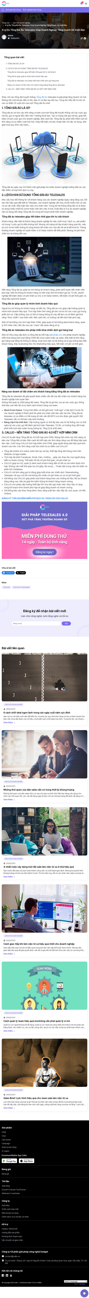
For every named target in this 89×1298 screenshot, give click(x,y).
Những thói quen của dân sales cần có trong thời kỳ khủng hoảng (38, 789)
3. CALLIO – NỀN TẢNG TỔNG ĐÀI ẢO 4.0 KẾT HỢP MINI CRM (31, 89)
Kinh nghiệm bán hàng (32, 10)
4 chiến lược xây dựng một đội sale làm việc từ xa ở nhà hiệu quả (38, 866)
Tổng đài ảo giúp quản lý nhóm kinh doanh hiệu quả (27, 76)
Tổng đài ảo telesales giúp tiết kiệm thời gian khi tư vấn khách (31, 72)
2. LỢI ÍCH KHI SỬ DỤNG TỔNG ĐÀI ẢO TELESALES (27, 68)
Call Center (6, 1140)
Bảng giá (6, 1169)
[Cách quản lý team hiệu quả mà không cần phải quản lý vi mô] (44, 986)
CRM (4, 1132)
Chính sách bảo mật (10, 1209)
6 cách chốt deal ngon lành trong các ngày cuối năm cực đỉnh (36, 712)
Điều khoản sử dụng (10, 1213)
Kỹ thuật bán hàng (13, 10)
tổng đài (6, 587)
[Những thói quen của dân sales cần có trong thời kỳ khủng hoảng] (44, 754)
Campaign (6, 1143)
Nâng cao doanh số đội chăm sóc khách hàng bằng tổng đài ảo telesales (36, 85)
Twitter (22, 573)
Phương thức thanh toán (12, 1236)
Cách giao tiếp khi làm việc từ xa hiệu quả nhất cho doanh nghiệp (39, 944)
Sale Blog (6, 1186)
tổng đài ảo (42, 97)
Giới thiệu (6, 1205)
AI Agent (5, 1151)
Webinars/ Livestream (11, 1193)
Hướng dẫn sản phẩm (11, 1232)
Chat (4, 1136)
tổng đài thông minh (21, 587)
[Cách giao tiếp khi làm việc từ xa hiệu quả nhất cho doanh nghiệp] (44, 908)
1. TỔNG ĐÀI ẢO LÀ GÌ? (15, 64)
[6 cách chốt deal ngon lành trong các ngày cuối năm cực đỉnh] (44, 677)
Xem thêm (8, 722)
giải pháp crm (55, 335)
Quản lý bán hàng (9, 1147)
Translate (81, 1284)
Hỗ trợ (5, 1224)
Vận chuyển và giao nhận (12, 1240)
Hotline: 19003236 (9, 1229)
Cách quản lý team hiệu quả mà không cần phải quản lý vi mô (36, 1021)
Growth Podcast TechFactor (14, 1189)
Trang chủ (6, 23)
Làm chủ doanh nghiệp (21, 23)
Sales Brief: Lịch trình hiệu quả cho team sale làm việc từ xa (35, 1098)
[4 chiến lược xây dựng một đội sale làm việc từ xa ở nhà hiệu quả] (44, 831)
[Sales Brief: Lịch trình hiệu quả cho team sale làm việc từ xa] (44, 1063)
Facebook (10, 573)
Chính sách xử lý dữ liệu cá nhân (15, 1217)
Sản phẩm (7, 1127)
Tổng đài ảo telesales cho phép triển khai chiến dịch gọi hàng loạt (33, 81)
